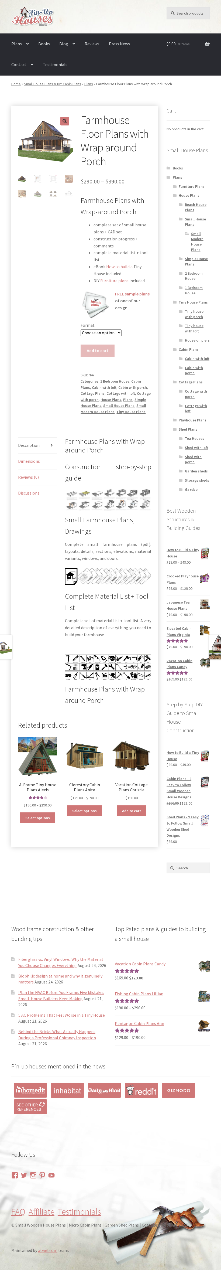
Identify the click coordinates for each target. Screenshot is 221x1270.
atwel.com (47, 1250)
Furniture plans (114, 280)
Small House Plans (118, 405)
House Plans (111, 399)
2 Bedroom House (194, 276)
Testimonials (55, 64)
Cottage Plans (93, 393)
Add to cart (97, 350)
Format (88, 325)
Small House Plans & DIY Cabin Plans (52, 83)
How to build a (119, 266)
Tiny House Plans (131, 411)
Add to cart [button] (131, 810)
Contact (18, 64)
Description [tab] (29, 445)
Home (16, 83)
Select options (37, 817)
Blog (63, 43)
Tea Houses (194, 438)
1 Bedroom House (114, 381)
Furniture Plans (192, 186)
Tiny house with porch (194, 314)
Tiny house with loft (194, 328)
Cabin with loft (104, 387)
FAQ (18, 1211)
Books (44, 43)
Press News (119, 43)
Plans (16, 43)
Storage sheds (197, 480)
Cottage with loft (120, 393)
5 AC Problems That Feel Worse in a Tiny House (61, 1015)
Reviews (92, 43)
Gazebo (191, 489)
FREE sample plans (132, 294)
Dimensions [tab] (29, 461)
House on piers (197, 340)
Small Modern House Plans (197, 241)
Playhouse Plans (192, 420)
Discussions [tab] (28, 493)
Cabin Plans (189, 349)
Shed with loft (196, 447)
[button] (64, 121)
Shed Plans (188, 429)
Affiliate (41, 1211)
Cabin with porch (132, 387)
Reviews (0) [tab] (28, 477)
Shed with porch (193, 459)
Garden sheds (196, 471)
